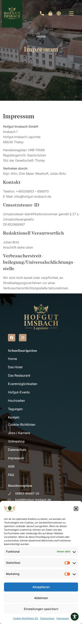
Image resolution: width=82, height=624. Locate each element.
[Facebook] (11, 337)
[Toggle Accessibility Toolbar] (74, 616)
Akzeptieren (41, 587)
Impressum (63, 618)
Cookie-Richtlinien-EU (25, 618)
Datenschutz (47, 618)
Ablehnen (41, 598)
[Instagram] (22, 337)
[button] (76, 509)
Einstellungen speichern (41, 609)
